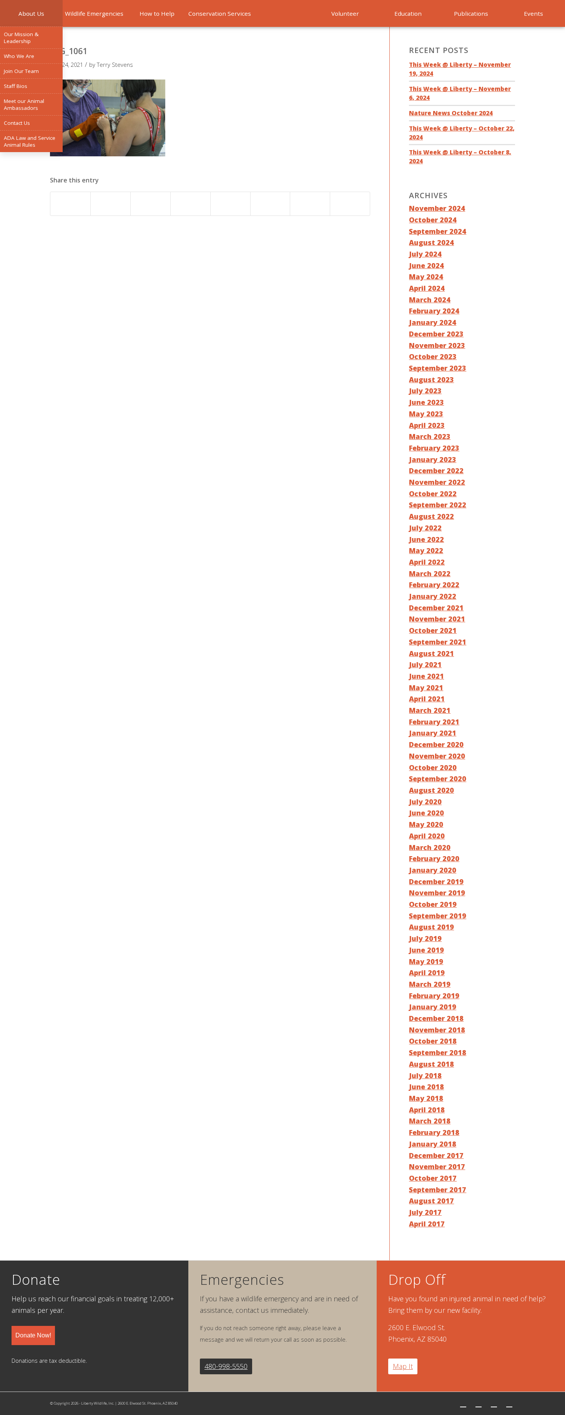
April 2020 (427, 835)
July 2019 (425, 938)
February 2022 (434, 584)
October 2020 (433, 767)
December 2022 (436, 470)
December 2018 (436, 1018)
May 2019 (426, 961)
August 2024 (431, 242)
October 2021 (433, 630)
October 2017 (433, 1178)
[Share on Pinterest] (150, 203)
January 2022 (432, 596)
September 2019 (437, 915)
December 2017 (436, 1155)
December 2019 (436, 881)
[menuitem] (31, 13)
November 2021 (437, 618)
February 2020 (434, 858)
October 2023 (433, 356)
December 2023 (436, 333)
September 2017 (437, 1189)
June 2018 (426, 1086)
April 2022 (427, 562)
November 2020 (437, 756)
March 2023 (429, 436)
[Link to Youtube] (509, 1403)
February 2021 (434, 721)
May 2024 (426, 276)
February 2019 (434, 995)
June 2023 (426, 402)
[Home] (282, 13)
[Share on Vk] (270, 203)
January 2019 (432, 1006)
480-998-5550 (226, 1366)
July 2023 (425, 390)
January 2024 (432, 322)
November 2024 (437, 208)
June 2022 (426, 539)
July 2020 (425, 801)
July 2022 (425, 527)
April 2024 (427, 288)
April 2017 (427, 1223)
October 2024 (433, 219)
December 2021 (436, 607)
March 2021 (429, 710)
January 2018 (432, 1143)
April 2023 (427, 425)
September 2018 (437, 1052)
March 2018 (429, 1120)
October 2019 (433, 904)
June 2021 (426, 676)
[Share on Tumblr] (230, 203)
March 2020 (429, 847)
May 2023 (426, 413)
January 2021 (432, 732)
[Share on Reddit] (310, 203)
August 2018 (431, 1064)
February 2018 (434, 1132)
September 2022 (437, 504)
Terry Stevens (115, 64)
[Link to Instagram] (494, 1403)
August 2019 (431, 926)
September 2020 (437, 778)
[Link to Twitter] (463, 1403)
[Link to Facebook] (478, 1403)
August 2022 (431, 516)
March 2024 (429, 299)
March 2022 (429, 573)
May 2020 (426, 824)
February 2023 (434, 447)
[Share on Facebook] (70, 203)
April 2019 (427, 972)
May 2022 (426, 550)
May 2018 (426, 1098)
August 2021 (431, 653)
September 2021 (437, 641)
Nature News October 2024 (451, 113)
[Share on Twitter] (110, 203)
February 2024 (434, 310)
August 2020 (431, 790)
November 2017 (437, 1166)
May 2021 (426, 687)
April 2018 (427, 1109)
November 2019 (437, 892)
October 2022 (433, 493)
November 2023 (437, 345)
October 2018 (433, 1041)
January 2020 (432, 870)
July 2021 (425, 664)
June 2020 (426, 812)
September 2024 (437, 231)
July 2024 (425, 253)
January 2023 (432, 459)
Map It (403, 1366)
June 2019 (426, 949)
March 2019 (429, 984)
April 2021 (427, 698)
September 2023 (437, 368)
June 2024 (426, 265)
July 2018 (425, 1075)
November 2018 (437, 1029)
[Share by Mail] (350, 203)
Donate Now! (33, 1335)
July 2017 (425, 1212)
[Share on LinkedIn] (190, 203)
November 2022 (437, 482)
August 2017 (431, 1200)
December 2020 (436, 744)
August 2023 (431, 379)
